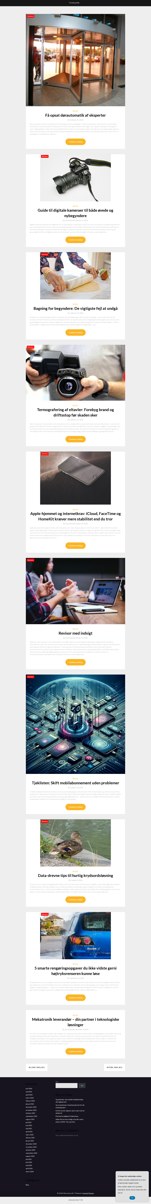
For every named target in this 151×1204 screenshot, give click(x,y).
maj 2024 (29, 1165)
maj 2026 (29, 1092)
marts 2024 (30, 1171)
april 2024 (29, 1168)
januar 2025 (30, 1141)
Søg (57, 1082)
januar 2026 (30, 1104)
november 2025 (31, 1110)
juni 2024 (29, 1162)
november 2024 (31, 1147)
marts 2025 (30, 1135)
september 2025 (31, 1116)
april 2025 (29, 1132)
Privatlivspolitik (74, 3)
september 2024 (31, 1153)
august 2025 (30, 1119)
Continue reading (75, 142)
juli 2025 (29, 1122)
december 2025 (31, 1107)
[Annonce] (75, 104)
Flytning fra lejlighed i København (67, 1116)
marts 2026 (30, 1098)
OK (132, 1198)
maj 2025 (29, 1128)
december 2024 (31, 1144)
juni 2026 (29, 1088)
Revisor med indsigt (75, 633)
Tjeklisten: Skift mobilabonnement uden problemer (75, 782)
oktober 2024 (30, 1150)
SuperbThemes (88, 1193)
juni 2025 (29, 1125)
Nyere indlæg (114, 1067)
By (69, 120)
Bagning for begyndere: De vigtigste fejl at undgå (75, 308)
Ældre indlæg (37, 1067)
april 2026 (29, 1095)
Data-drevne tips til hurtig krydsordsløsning (75, 875)
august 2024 (30, 1156)
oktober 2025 (30, 1113)
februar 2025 (30, 1138)
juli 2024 (29, 1159)
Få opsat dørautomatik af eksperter (75, 115)
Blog (75, 111)
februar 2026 (30, 1101)
